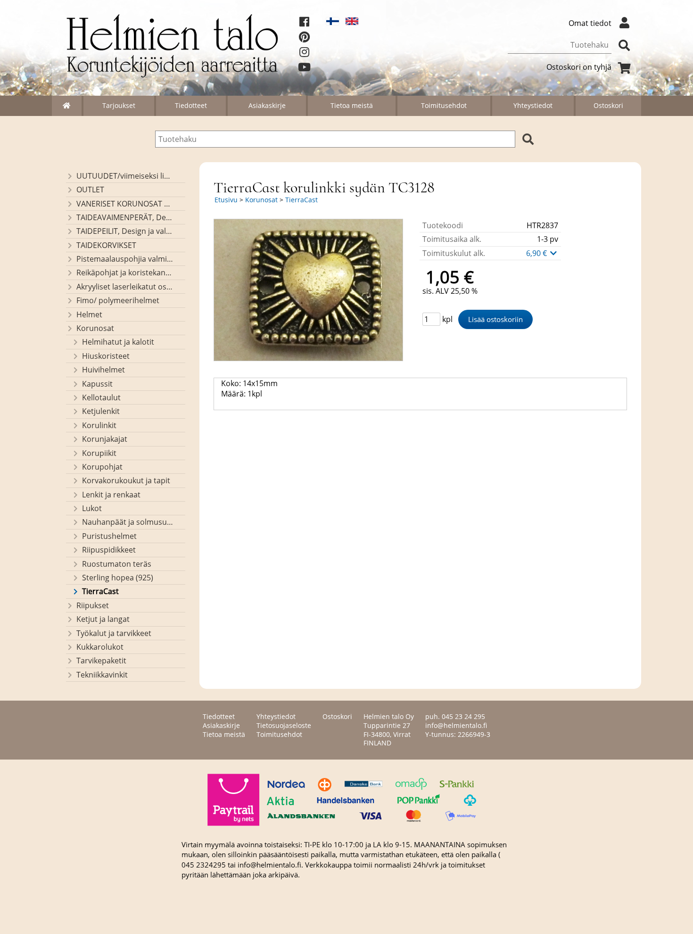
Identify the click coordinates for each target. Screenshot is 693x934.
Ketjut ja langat (103, 619)
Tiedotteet (191, 105)
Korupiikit (99, 453)
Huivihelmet (103, 369)
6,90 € (537, 253)
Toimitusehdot (444, 105)
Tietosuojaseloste (283, 725)
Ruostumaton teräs (116, 564)
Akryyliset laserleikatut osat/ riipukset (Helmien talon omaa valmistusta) (124, 286)
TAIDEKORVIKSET (106, 245)
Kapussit (97, 384)
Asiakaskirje (267, 105)
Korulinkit (99, 425)
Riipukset (92, 605)
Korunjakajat (104, 439)
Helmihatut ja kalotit (118, 342)
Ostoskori (608, 105)
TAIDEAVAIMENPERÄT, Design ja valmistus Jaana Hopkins (124, 217)
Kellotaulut (101, 397)
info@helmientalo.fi (456, 725)
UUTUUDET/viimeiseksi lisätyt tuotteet (124, 176)
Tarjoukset (118, 105)
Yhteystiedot (533, 105)
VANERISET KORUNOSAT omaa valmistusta (124, 203)
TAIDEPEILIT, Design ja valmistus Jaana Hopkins (124, 231)
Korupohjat (102, 467)
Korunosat (95, 328)
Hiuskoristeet (106, 356)
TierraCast (100, 591)
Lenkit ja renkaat (111, 494)
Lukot (92, 508)
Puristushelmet (109, 536)
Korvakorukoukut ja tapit (126, 480)
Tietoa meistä (351, 105)
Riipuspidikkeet (109, 550)
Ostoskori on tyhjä (578, 67)
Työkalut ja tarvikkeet (113, 633)
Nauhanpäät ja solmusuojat (127, 522)
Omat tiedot (590, 23)
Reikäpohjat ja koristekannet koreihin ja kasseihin (124, 272)
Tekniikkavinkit (102, 675)
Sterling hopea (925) (117, 577)
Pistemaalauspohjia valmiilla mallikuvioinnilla (124, 259)
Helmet (89, 314)
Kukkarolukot (100, 647)
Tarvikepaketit (101, 660)
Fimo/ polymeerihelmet (117, 300)
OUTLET (90, 189)
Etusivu (226, 199)
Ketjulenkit (101, 411)
